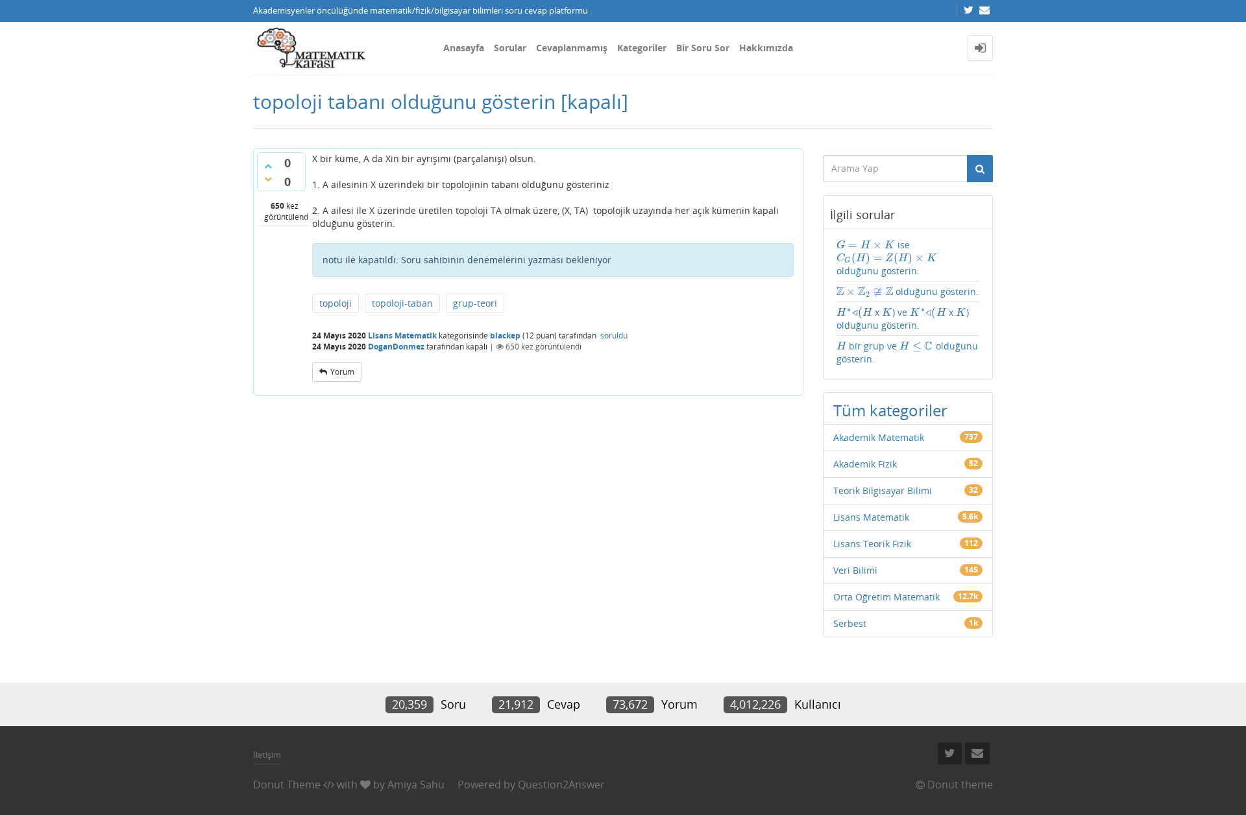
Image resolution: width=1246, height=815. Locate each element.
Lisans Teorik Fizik (872, 543)
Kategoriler (641, 47)
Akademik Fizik (865, 464)
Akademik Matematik (878, 437)
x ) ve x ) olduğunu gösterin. (903, 318)
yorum (342, 371)
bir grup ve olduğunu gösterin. (908, 352)
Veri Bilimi (855, 570)
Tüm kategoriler (890, 410)
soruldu (614, 335)
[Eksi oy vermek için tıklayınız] (268, 179)
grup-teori (475, 303)
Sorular (510, 47)
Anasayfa (463, 47)
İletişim (267, 755)
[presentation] (866, 245)
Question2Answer (561, 784)
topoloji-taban (402, 303)
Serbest (849, 623)
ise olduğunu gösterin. (886, 258)
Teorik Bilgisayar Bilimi (882, 490)
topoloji (335, 303)
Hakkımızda (766, 47)
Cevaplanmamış (571, 47)
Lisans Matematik (402, 335)
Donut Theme (287, 784)
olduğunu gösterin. (908, 291)
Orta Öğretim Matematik (886, 597)
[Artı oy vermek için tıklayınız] (268, 166)
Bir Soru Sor (702, 47)
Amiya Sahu (416, 784)
